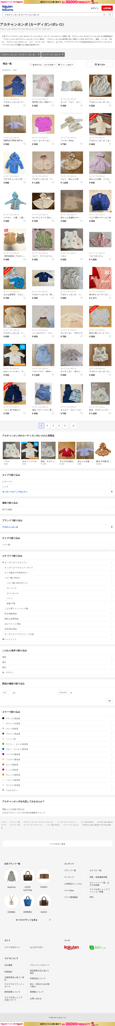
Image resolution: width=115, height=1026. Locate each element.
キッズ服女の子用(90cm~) (16, 572)
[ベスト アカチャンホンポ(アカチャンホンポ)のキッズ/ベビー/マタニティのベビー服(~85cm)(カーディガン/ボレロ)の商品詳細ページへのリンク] (72, 239)
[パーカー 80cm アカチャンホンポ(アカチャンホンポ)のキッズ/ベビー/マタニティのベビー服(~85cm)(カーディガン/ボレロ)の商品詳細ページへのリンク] (72, 124)
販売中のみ (37, 64)
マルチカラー (11, 790)
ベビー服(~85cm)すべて (17, 582)
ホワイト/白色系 (12, 723)
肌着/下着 (11, 603)
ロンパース (12, 588)
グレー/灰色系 (11, 728)
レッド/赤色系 (11, 769)
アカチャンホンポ (10, 526)
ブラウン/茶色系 (12, 733)
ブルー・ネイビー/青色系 (16, 749)
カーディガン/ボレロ (51, 54)
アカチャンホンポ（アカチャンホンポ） (18, 54)
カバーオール (13, 593)
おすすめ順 (49, 64)
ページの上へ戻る (57, 843)
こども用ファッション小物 (16, 608)
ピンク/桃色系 (11, 764)
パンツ (10, 598)
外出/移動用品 (10, 613)
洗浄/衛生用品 (10, 628)
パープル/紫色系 (12, 754)
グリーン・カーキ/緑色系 (16, 744)
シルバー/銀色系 (12, 779)
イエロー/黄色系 (12, 759)
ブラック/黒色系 (12, 718)
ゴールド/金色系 (12, 785)
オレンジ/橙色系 (12, 774)
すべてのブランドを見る (26, 919)
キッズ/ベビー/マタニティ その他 (19, 634)
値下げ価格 (7, 509)
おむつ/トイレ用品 (12, 623)
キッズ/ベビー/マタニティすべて (18, 567)
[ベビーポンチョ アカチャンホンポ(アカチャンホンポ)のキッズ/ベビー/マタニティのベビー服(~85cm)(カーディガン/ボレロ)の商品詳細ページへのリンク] (100, 239)
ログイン (95, 8)
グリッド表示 (66, 64)
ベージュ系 (10, 738)
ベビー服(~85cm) (12, 577)
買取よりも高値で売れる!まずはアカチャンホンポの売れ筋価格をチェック (23, 811)
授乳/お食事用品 (11, 618)
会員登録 (107, 8)
